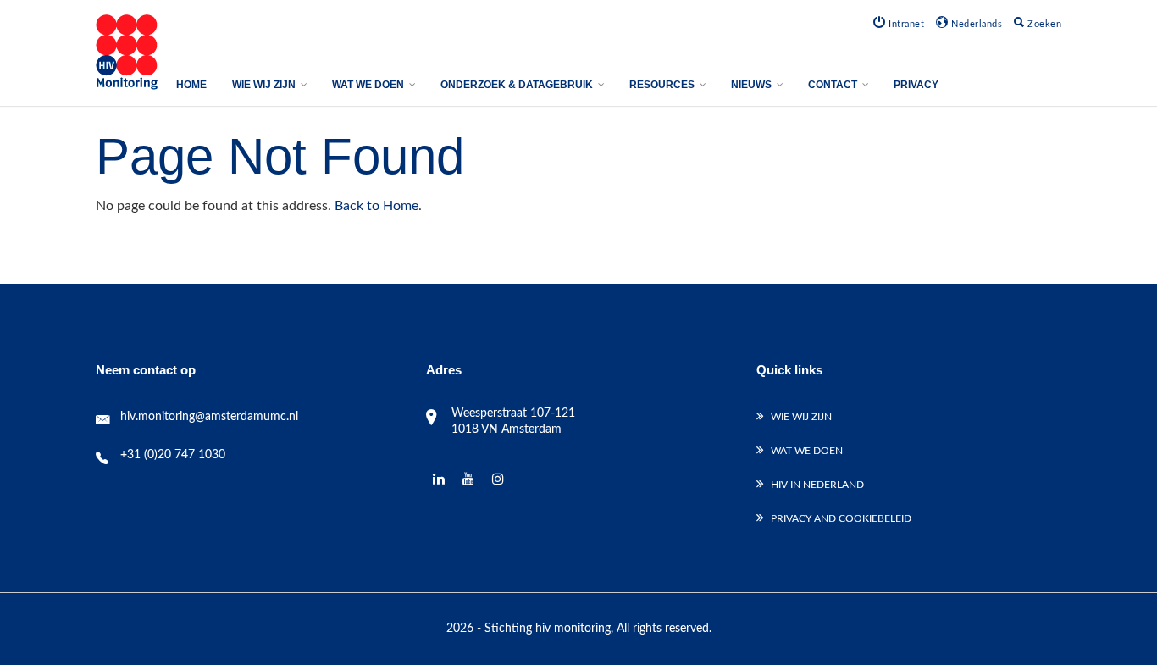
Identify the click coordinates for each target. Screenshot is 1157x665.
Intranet (905, 24)
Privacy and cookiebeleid (841, 518)
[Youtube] (469, 479)
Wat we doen (807, 451)
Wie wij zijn (801, 417)
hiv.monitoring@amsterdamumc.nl (209, 417)
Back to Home (376, 206)
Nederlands (975, 24)
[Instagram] (498, 479)
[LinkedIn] (439, 479)
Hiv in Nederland (817, 484)
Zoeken (1043, 24)
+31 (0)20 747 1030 (172, 455)
